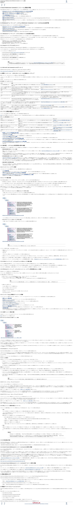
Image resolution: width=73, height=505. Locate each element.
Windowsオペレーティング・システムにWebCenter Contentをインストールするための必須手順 (18, 11)
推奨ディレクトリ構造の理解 (7, 298)
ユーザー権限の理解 (6, 170)
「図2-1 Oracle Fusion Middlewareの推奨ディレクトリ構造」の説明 (10, 337)
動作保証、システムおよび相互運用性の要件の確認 (11, 132)
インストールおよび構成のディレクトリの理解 (10, 136)
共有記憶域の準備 (5, 307)
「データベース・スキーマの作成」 (46, 105)
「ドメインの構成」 (62, 106)
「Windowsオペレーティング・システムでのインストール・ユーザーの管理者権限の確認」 (48, 259)
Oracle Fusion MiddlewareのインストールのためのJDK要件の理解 (13, 138)
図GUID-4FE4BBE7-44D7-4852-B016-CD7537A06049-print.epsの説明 (13, 241)
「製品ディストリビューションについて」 (47, 89)
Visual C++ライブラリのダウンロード (9, 28)
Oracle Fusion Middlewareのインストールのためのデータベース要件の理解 (15, 141)
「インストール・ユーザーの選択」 (58, 122)
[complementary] (42, 503)
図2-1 (1, 315)
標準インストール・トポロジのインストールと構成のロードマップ (13, 13)
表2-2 (1, 115)
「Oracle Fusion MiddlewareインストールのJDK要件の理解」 (14, 481)
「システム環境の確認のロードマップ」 (47, 84)
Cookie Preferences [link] (42, 503)
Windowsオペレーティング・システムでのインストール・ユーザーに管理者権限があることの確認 (18, 174)
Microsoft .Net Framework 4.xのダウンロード (10, 30)
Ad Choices (46, 503)
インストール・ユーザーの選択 (7, 134)
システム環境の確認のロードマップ (8, 15)
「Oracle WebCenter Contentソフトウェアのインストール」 (50, 98)
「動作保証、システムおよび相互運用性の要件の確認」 (61, 120)
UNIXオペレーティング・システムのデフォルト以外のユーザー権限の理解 (14, 172)
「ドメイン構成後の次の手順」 (45, 108)
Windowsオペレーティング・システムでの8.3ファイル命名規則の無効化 (14, 26)
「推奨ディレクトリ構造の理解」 (25, 389)
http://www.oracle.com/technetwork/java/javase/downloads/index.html (12, 461)
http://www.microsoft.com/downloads (17, 52)
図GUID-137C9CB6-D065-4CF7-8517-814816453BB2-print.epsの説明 (13, 215)
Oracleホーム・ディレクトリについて (8, 300)
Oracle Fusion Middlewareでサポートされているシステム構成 (43, 62)
